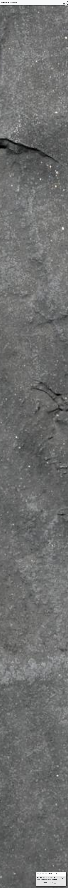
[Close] (65, 874)
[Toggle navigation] (64, 3)
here (55, 883)
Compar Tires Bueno (9, 3)
